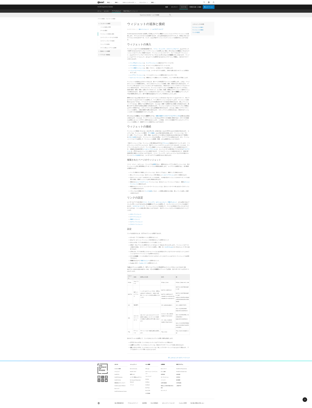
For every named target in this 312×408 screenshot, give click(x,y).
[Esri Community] (99, 380)
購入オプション (208, 7)
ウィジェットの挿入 (197, 27)
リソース (183, 7)
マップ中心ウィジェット (137, 63)
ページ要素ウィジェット (137, 68)
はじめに (106, 11)
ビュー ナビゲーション (142, 182)
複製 (154, 164)
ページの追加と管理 (105, 27)
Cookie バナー (143, 263)
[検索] (204, 2)
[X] (102, 377)
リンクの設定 (196, 32)
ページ (155, 49)
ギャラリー (174, 7)
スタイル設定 (132, 137)
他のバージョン (143, 29)
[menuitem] (121, 368)
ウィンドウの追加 (105, 44)
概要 (166, 7)
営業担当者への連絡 (195, 7)
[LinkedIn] (106, 377)
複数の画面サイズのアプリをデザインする (168, 116)
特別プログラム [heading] (179, 364)
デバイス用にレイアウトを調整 (108, 47)
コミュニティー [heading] (133, 364)
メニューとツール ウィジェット (139, 70)
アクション (165, 143)
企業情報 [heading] (163, 364)
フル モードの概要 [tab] (105, 23)
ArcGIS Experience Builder (105, 7)
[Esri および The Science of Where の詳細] (103, 369)
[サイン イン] (213, 2)
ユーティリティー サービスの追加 (109, 37)
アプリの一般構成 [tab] (105, 54)
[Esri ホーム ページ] (101, 2)
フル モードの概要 (110, 18)
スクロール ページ (138, 206)
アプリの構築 (101, 18)
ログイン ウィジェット (136, 222)
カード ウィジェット (135, 217)
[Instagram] (102, 380)
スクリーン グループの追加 (107, 41)
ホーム (99, 11)
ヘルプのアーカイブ (157, 29)
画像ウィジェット (135, 219)
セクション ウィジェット (137, 77)
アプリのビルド (116, 11)
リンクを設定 (136, 155)
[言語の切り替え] (208, 2)
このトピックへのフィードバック (180, 357)
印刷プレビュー (172, 202)
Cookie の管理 (183, 403)
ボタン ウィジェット (135, 214)
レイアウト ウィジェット (137, 75)
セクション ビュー (161, 202)
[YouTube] (106, 380)
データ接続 (151, 133)
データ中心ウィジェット (137, 65)
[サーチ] (170, 15)
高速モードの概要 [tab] (105, 51)
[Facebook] (99, 377)
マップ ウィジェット (151, 63)
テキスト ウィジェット (136, 224)
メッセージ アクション (149, 149)
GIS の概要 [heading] (147, 364)
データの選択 (103, 30)
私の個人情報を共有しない (197, 403)
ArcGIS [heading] (116, 364)
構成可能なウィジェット (131, 11)
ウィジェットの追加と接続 (107, 34)
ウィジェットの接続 (197, 30)
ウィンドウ (162, 49)
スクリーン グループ (172, 49)
